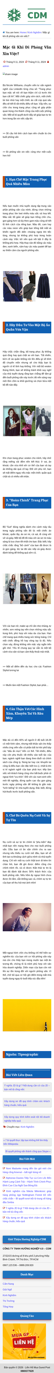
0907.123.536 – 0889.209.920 (18, 1265)
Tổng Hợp (8, 1306)
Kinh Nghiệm (27, 1127)
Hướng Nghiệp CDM (27, 15)
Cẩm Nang (8, 1284)
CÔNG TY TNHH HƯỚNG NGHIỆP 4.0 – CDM (27, 1248)
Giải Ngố (7, 1289)
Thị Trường (8, 1301)
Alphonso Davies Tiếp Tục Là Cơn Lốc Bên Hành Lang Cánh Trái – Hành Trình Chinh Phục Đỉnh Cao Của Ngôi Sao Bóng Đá (27, 1182)
